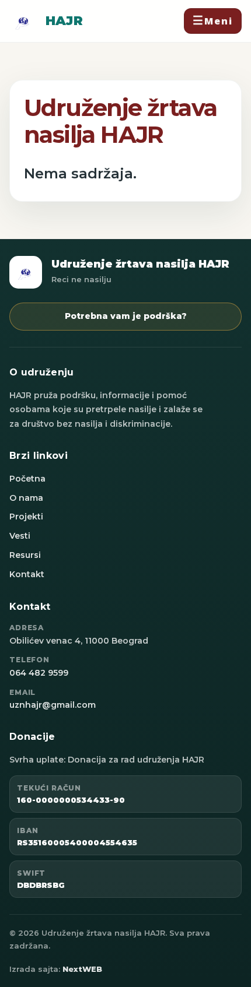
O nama (26, 498)
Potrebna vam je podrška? (126, 316)
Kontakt (26, 574)
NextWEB (82, 969)
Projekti (26, 516)
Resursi (25, 555)
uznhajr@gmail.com (52, 705)
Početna (27, 478)
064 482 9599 (38, 673)
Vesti (19, 536)
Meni (218, 21)
